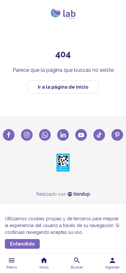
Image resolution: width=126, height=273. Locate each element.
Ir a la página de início (63, 87)
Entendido (22, 243)
